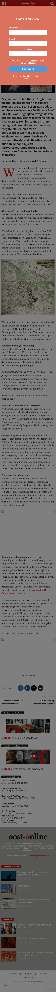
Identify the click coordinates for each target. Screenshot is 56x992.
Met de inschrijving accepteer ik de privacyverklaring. (29, 62)
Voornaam (14, 28)
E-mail (12, 39)
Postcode (28, 50)
